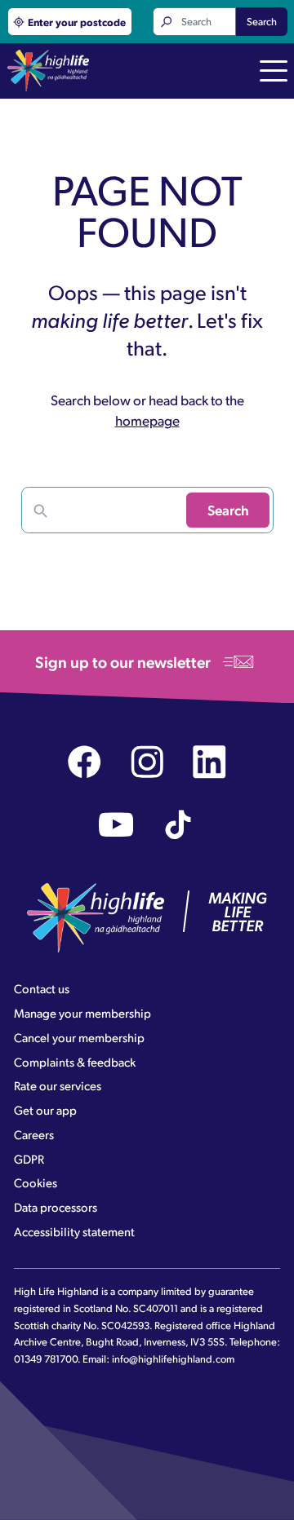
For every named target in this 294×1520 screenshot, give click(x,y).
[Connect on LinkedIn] (209, 762)
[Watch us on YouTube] (116, 824)
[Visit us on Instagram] (147, 762)
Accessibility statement (74, 1231)
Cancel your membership (79, 1037)
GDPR (29, 1158)
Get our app (45, 1109)
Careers (34, 1134)
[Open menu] (273, 72)
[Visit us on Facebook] (84, 762)
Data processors (55, 1207)
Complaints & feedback (75, 1061)
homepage (147, 420)
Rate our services (57, 1085)
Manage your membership (82, 1012)
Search (262, 21)
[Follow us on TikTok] (178, 824)
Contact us (41, 988)
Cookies (35, 1182)
